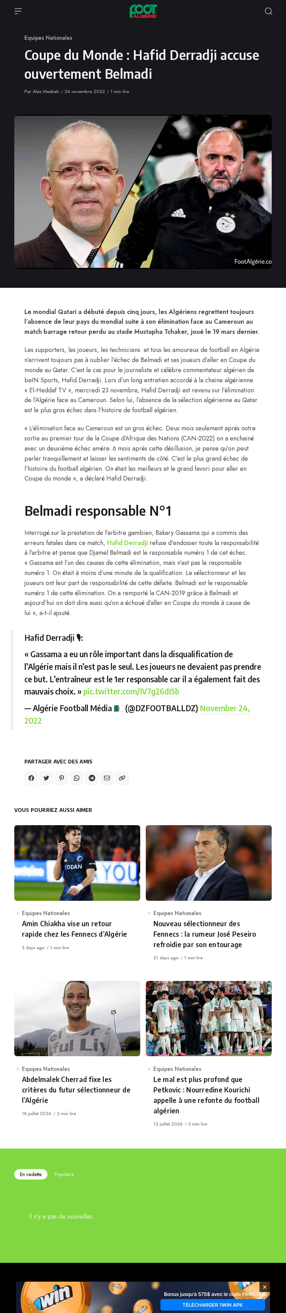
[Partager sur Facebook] (31, 778)
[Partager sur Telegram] (92, 778)
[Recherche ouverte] (269, 11)
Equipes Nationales (48, 38)
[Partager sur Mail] (107, 778)
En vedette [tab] (31, 1174)
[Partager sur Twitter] (46, 778)
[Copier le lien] (122, 778)
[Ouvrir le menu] (18, 11)
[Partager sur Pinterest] (61, 778)
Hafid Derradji (127, 542)
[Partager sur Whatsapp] (76, 778)
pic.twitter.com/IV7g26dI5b (131, 691)
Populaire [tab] (64, 1174)
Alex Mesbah (46, 91)
